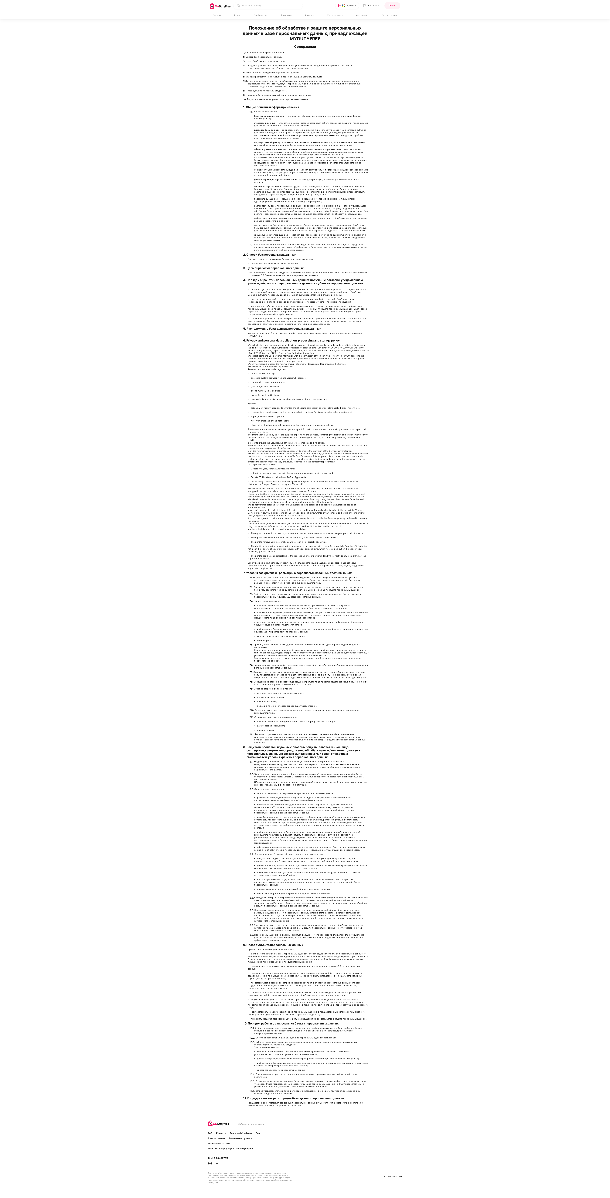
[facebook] (217, 1163)
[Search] (238, 5)
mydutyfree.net (285, 314)
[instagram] (210, 1163)
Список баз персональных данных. (264, 57)
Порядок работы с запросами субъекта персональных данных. (278, 95)
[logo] (218, 1124)
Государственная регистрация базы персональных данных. (277, 99)
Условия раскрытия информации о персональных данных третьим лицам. (284, 76)
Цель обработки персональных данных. (266, 61)
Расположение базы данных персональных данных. (272, 72)
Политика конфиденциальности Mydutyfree (231, 1149)
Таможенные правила (240, 1138)
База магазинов (216, 1138)
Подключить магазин (219, 1143)
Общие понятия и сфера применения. (265, 52)
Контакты (221, 1133)
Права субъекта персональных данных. (266, 90)
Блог (258, 1133)
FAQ (210, 1133)
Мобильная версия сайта (251, 1124)
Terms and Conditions (241, 1133)
